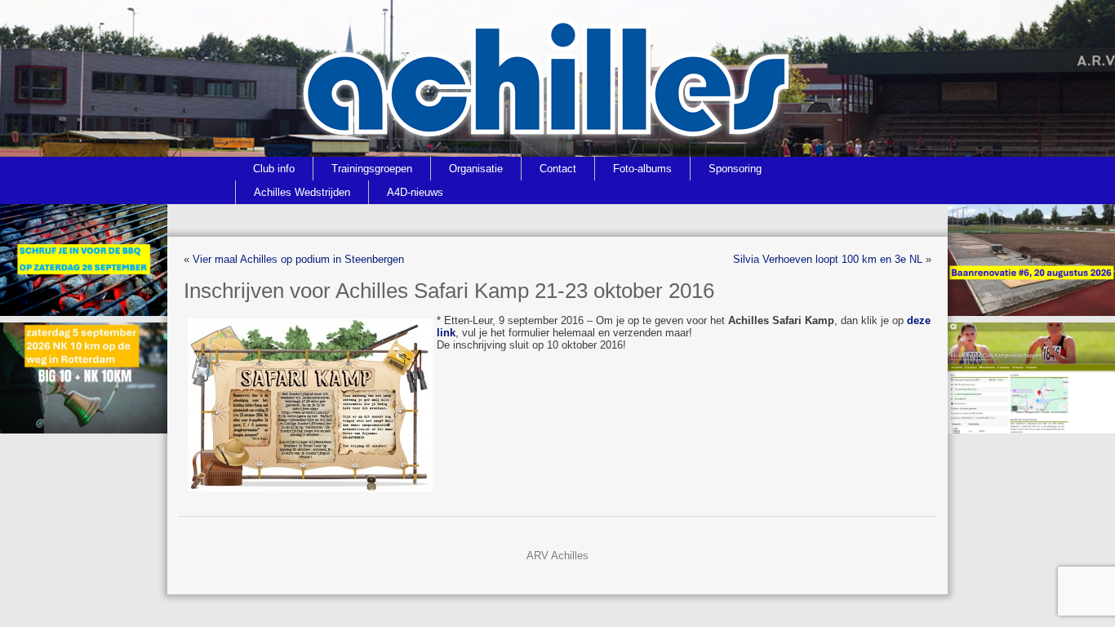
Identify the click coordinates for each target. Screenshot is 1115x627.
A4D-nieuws (415, 192)
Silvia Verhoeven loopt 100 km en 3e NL (827, 259)
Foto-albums (642, 168)
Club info (274, 168)
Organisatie (476, 168)
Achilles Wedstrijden (302, 192)
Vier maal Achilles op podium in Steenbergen (298, 259)
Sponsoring (735, 168)
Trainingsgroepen (371, 168)
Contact (558, 168)
